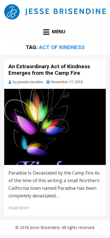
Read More (18, 207)
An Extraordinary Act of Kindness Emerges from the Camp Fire (49, 69)
